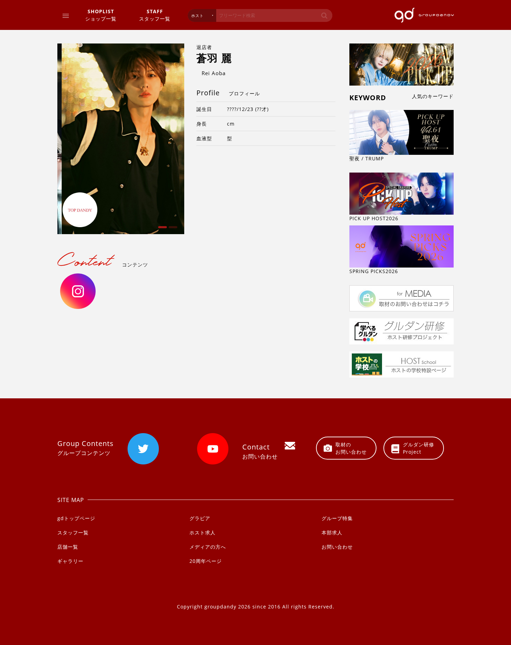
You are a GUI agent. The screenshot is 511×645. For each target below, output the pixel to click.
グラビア (199, 518)
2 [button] (172, 229)
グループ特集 (337, 518)
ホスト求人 (202, 532)
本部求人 (332, 532)
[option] (120, 138)
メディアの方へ (207, 546)
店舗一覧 (67, 546)
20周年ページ (205, 561)
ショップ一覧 (100, 15)
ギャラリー (70, 561)
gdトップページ (76, 518)
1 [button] (161, 229)
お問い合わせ (337, 546)
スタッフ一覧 (154, 15)
